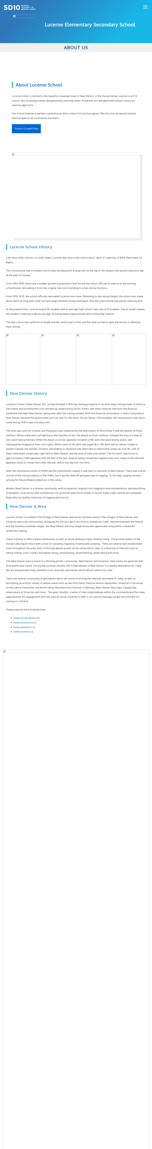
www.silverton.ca (23, 631)
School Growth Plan (26, 128)
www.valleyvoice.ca (25, 622)
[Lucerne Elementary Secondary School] (19, 7)
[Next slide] (145, 937)
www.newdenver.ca (24, 627)
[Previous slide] (6, 937)
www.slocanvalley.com (27, 617)
